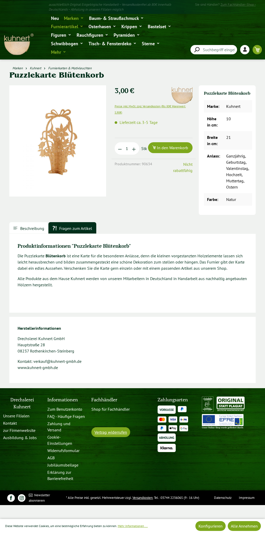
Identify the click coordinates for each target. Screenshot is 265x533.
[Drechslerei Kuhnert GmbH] (184, 88)
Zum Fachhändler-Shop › (238, 4)
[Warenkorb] (257, 49)
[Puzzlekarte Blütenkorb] (57, 141)
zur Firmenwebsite (19, 430)
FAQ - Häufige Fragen (66, 416)
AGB (51, 457)
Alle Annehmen (244, 526)
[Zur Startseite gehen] (18, 44)
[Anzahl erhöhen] (134, 148)
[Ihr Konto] (246, 49)
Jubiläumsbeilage (62, 465)
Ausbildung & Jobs (20, 437)
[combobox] (213, 49)
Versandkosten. (142, 498)
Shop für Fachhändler (110, 409)
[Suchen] (196, 50)
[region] (59, 143)
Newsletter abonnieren (39, 498)
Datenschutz (223, 498)
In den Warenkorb (172, 147)
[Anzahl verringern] (120, 148)
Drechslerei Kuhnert (22, 403)
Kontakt (10, 423)
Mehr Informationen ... (133, 526)
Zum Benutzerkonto (64, 409)
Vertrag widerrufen (110, 432)
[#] (11, 497)
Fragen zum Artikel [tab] (75, 228)
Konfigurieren (210, 526)
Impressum (247, 498)
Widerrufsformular (63, 450)
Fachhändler (104, 400)
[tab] (28, 228)
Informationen (62, 400)
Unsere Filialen (16, 415)
